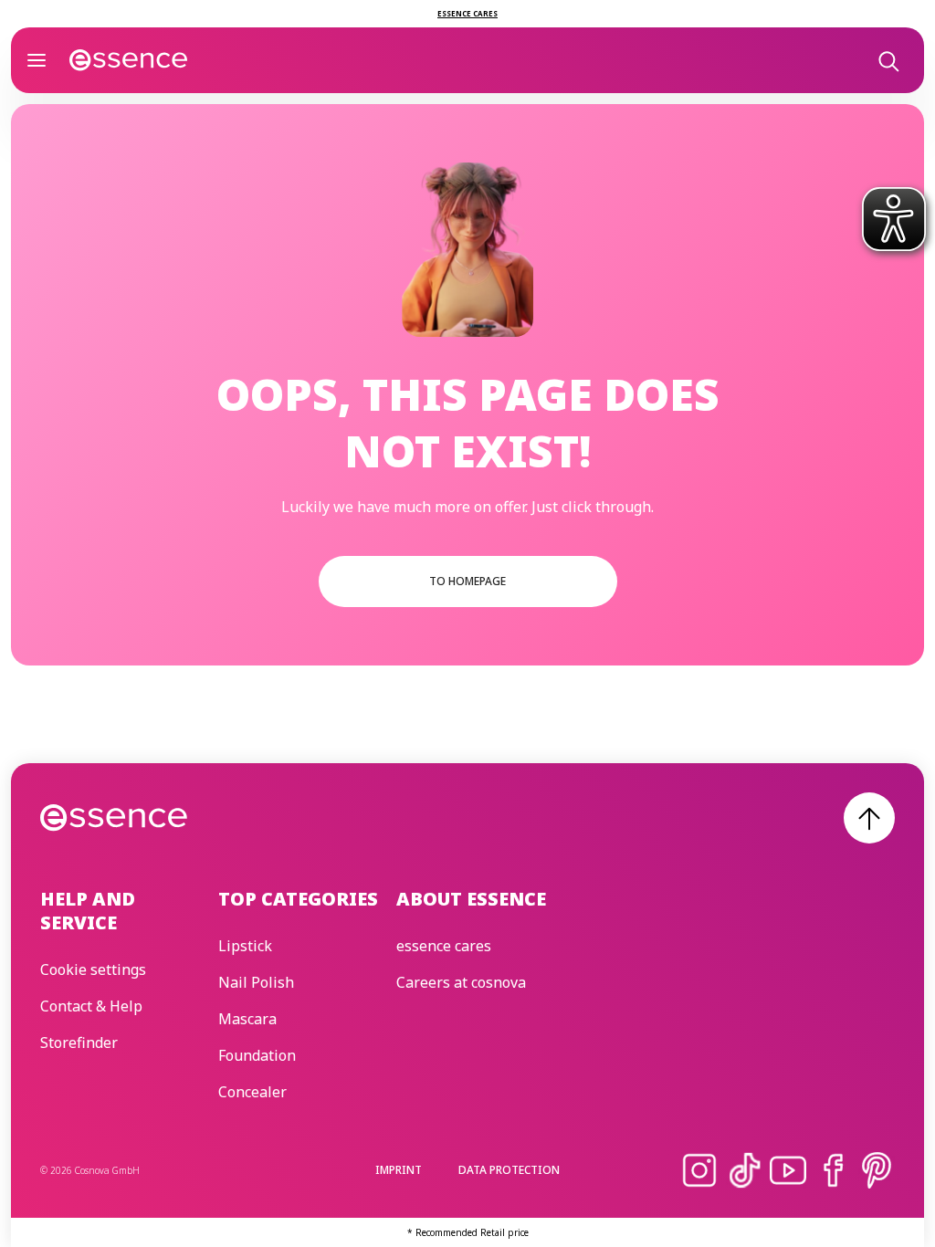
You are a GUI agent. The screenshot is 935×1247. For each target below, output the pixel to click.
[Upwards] (869, 818)
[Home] (128, 60)
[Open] (36, 60)
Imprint (398, 1170)
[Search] (887, 60)
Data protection (509, 1170)
